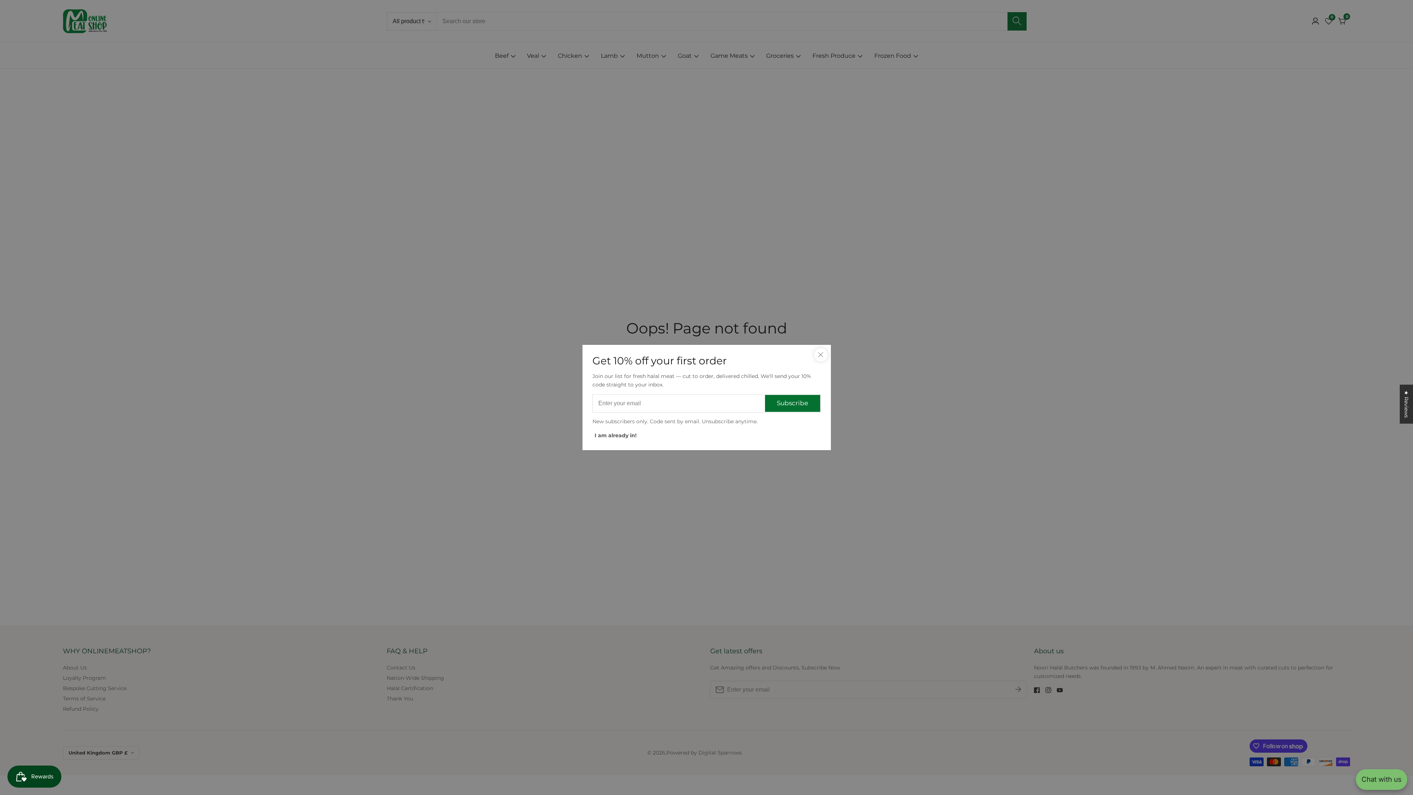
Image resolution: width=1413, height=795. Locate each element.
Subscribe (792, 403)
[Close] (821, 354)
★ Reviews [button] (1406, 404)
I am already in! (616, 435)
